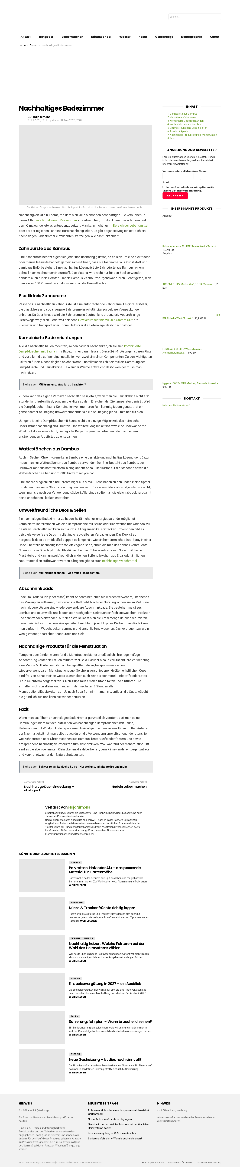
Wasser (125, 37)
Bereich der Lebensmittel (130, 225)
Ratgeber (46, 37)
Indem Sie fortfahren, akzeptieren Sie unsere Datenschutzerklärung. (188, 189)
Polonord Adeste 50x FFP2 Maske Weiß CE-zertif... (190, 246)
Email (166, 182)
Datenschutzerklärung (208, 1162)
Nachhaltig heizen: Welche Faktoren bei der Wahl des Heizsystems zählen (107, 945)
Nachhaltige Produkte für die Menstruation (192, 134)
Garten (75, 862)
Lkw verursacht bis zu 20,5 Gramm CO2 (105, 320)
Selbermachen (72, 37)
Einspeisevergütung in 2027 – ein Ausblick (105, 983)
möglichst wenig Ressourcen (56, 220)
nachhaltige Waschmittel (119, 561)
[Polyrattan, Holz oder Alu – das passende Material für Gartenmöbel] (42, 875)
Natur (142, 37)
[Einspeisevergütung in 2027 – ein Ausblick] (42, 989)
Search (217, 17)
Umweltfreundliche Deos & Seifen (187, 127)
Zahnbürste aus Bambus (182, 113)
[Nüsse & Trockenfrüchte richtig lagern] (42, 913)
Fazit (171, 138)
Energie (88, 938)
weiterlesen (77, 885)
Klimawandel (101, 37)
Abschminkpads (177, 131)
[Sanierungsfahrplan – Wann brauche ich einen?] (42, 1027)
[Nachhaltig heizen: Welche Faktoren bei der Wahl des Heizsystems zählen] (42, 951)
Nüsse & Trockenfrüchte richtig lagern (102, 907)
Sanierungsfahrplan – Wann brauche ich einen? (110, 1021)
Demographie (191, 37)
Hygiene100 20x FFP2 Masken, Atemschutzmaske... (191, 383)
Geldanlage (164, 37)
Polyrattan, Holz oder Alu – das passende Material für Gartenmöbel (105, 870)
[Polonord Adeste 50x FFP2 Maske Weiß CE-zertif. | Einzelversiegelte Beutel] (189, 243)
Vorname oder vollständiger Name (184, 171)
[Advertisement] (120, 73)
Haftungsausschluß (153, 1162)
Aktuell (26, 37)
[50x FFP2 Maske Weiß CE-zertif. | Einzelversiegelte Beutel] (189, 315)
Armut (214, 37)
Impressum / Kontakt (180, 1162)
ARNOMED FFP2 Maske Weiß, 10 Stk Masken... (188, 284)
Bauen (74, 1016)
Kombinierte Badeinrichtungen (185, 120)
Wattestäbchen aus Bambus (184, 124)
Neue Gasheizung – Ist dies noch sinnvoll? (105, 1059)
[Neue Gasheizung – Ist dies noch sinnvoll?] (42, 1065)
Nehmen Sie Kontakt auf (176, 405)
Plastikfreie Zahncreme (181, 117)
